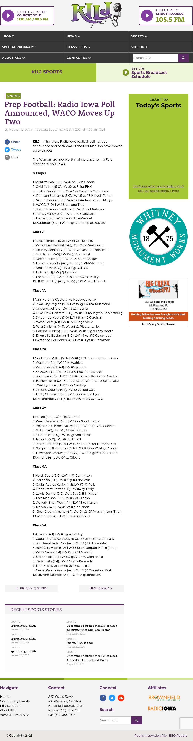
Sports (139, 36)
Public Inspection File (150, 735)
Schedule (139, 47)
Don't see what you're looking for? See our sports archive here (158, 188)
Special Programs (18, 47)
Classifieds (79, 47)
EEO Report (178, 735)
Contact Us (79, 58)
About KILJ (14, 58)
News (74, 36)
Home (4, 696)
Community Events (15, 701)
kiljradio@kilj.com (71, 706)
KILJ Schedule (10, 706)
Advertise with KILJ (14, 715)
